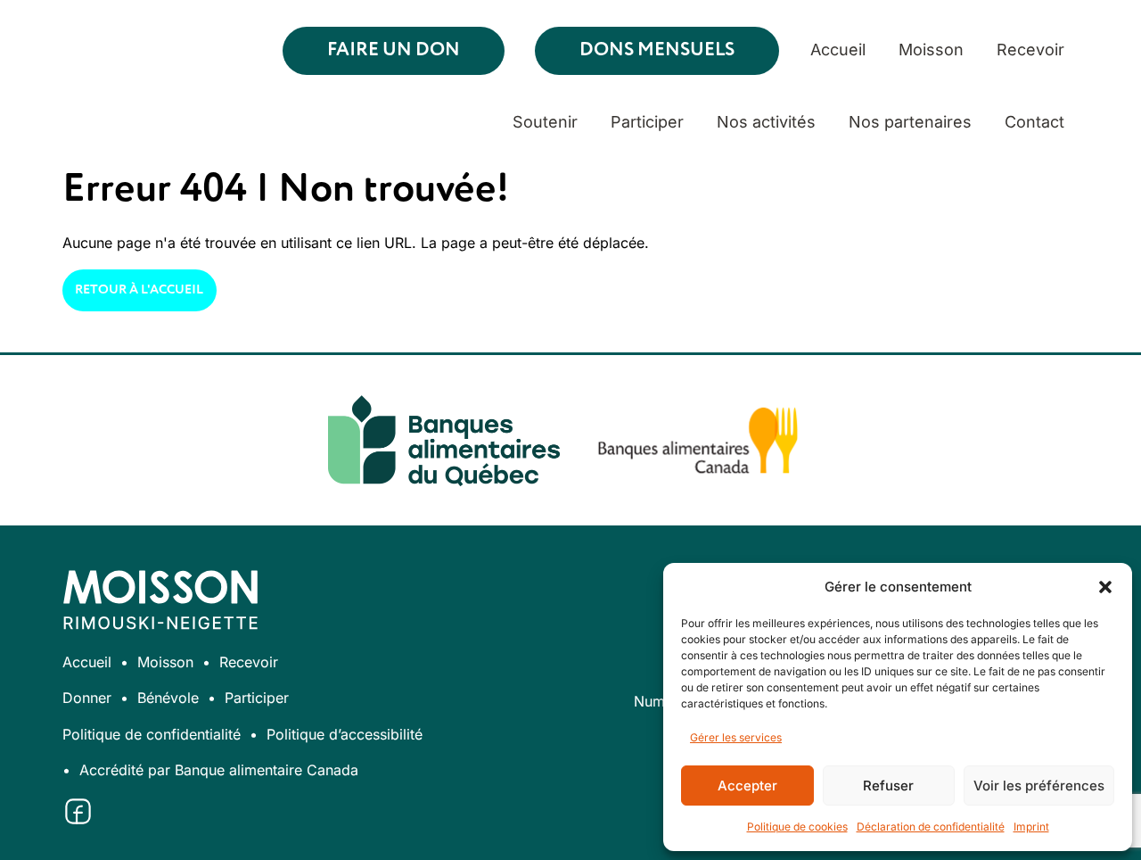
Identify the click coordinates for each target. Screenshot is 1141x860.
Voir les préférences (1038, 785)
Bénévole (168, 698)
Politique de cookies (797, 826)
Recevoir (1030, 49)
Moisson (931, 49)
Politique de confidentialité (151, 734)
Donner (86, 698)
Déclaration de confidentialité (931, 826)
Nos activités (766, 121)
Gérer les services (736, 737)
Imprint (1031, 826)
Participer (647, 121)
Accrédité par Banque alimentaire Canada (218, 770)
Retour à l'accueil (139, 290)
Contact (1034, 121)
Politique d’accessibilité (345, 734)
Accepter (747, 785)
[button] (1105, 587)
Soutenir (545, 121)
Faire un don (393, 50)
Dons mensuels (657, 50)
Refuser (888, 785)
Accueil (838, 49)
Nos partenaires (910, 121)
